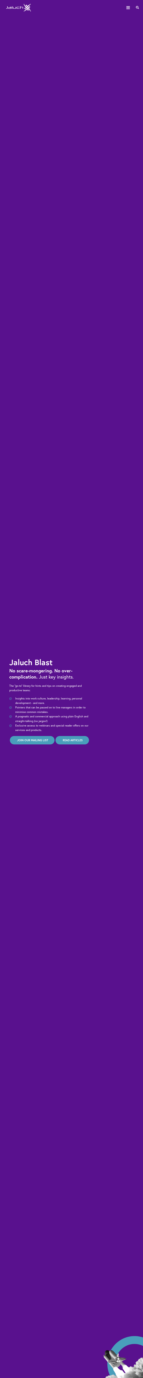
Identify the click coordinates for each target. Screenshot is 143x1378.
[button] (137, 7)
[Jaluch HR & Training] (19, 8)
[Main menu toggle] (128, 8)
